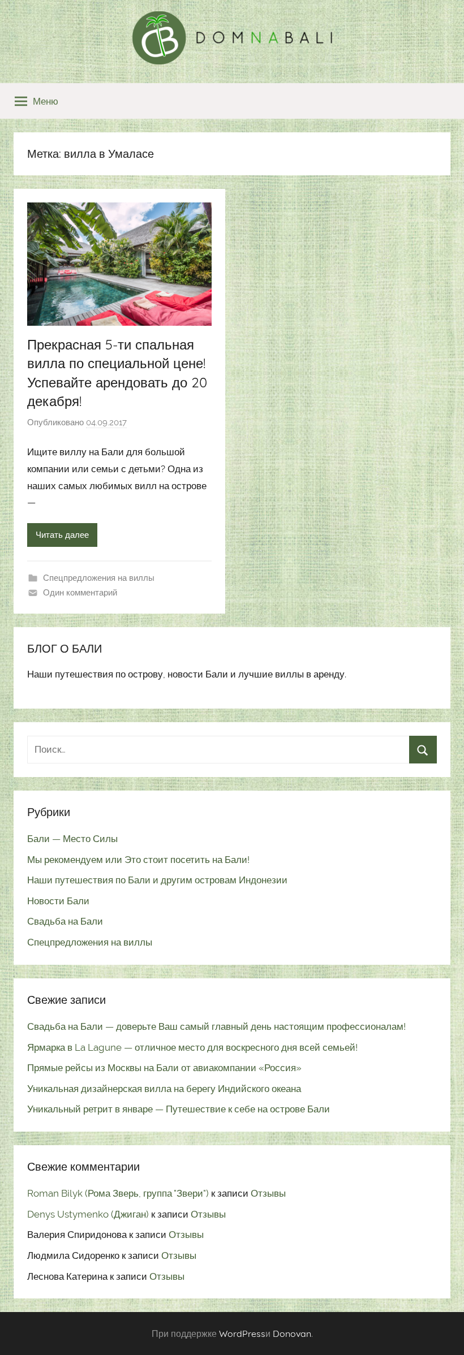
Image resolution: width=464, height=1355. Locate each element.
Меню (45, 101)
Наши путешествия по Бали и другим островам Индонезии (157, 880)
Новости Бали (58, 901)
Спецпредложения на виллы (98, 578)
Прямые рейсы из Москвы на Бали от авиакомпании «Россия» (164, 1067)
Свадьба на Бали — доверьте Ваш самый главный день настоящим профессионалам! (216, 1026)
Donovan (292, 1333)
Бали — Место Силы (72, 838)
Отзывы (268, 1193)
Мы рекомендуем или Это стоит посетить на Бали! (138, 859)
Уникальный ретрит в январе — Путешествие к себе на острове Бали (178, 1109)
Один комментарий (80, 593)
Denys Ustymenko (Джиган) (88, 1214)
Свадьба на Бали (65, 921)
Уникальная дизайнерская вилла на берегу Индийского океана (164, 1088)
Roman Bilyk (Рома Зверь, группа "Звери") (118, 1193)
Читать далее (62, 535)
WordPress (242, 1333)
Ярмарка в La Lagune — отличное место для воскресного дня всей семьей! (192, 1047)
